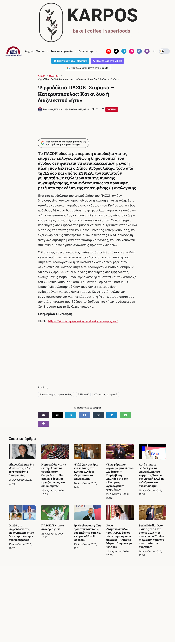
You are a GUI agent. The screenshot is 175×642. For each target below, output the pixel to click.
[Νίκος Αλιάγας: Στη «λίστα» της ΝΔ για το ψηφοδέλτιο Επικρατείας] (22, 451)
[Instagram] (131, 51)
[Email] (43, 415)
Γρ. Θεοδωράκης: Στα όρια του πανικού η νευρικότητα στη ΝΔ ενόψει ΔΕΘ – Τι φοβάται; (87, 532)
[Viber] (147, 51)
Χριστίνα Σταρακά (105, 394)
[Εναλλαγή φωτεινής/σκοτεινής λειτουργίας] (164, 51)
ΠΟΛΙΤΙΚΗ (112, 109)
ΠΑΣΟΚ (83, 394)
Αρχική (29, 51)
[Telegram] (123, 51)
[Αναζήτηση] (154, 51)
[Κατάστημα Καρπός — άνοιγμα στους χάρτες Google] (87, 22)
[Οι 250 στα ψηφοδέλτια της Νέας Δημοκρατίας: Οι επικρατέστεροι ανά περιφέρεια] (22, 512)
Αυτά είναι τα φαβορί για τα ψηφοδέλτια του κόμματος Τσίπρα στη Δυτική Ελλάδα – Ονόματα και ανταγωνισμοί (151, 475)
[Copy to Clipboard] (98, 415)
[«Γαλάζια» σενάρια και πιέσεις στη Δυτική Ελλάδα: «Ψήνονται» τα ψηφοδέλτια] (87, 451)
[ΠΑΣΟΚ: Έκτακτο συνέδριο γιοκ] (55, 512)
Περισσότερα (86, 51)
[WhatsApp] (125, 415)
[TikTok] (116, 51)
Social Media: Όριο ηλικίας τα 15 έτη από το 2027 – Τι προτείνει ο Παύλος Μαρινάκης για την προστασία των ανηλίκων (151, 536)
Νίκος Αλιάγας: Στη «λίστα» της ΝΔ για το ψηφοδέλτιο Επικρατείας (21, 470)
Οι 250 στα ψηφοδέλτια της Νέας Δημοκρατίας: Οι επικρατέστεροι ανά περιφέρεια (21, 532)
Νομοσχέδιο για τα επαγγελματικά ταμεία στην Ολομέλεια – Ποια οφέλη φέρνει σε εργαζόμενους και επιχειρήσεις (53, 475)
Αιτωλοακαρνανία (61, 51)
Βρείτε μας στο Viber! (109, 60)
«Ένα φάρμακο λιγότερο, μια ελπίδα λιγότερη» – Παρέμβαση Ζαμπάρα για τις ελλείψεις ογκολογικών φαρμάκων (120, 477)
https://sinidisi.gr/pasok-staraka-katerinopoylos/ (83, 321)
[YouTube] (108, 51)
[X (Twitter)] (57, 415)
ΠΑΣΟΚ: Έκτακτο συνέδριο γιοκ (52, 527)
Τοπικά (40, 51)
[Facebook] (139, 51)
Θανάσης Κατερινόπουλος (56, 394)
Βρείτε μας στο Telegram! (72, 60)
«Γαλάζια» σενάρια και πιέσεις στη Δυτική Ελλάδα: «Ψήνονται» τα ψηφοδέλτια (86, 471)
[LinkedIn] (111, 415)
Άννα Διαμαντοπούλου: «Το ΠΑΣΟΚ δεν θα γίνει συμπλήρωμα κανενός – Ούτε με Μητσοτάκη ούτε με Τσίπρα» (119, 536)
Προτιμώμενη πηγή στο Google (89, 67)
